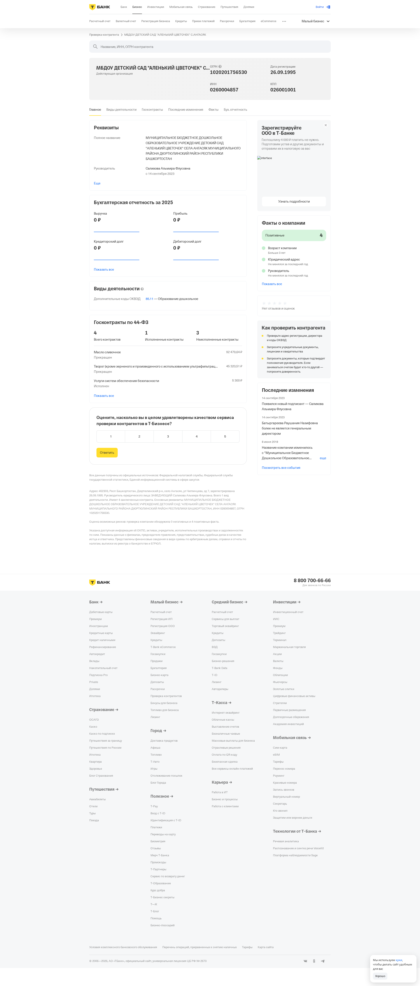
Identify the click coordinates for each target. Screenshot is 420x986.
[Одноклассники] (314, 961)
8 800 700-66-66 (312, 581)
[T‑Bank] (99, 7)
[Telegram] (323, 961)
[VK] (305, 961)
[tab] (95, 109)
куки (399, 960)
